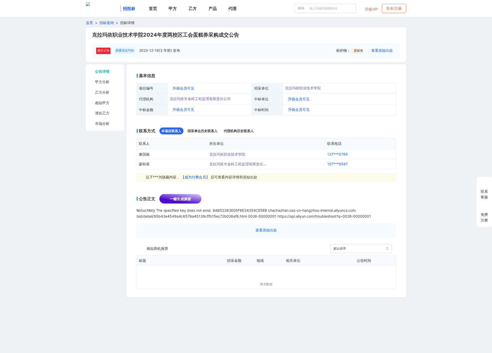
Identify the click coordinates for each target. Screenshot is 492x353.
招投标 (129, 8)
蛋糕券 (358, 50)
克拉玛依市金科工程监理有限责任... (237, 164)
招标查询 (106, 22)
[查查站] (102, 8)
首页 (89, 22)
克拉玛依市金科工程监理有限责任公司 (200, 99)
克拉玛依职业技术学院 (303, 88)
